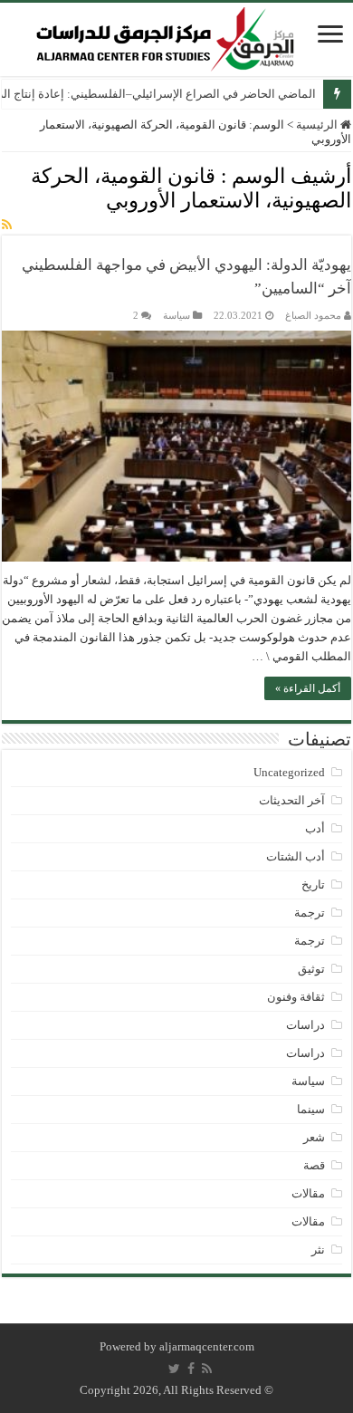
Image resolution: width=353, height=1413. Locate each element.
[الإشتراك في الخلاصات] (7, 225)
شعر (314, 1137)
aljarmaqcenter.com (206, 1346)
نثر (318, 1249)
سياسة (176, 315)
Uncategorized (289, 772)
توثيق (311, 969)
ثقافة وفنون (296, 997)
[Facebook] (191, 1368)
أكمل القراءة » (307, 688)
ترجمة (309, 912)
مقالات (308, 1193)
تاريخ (313, 884)
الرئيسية (318, 124)
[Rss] (207, 1368)
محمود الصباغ (313, 315)
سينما (311, 1109)
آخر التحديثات (292, 800)
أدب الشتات (295, 856)
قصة (314, 1165)
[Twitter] (174, 1368)
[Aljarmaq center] (165, 35)
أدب (315, 828)
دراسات (305, 1025)
